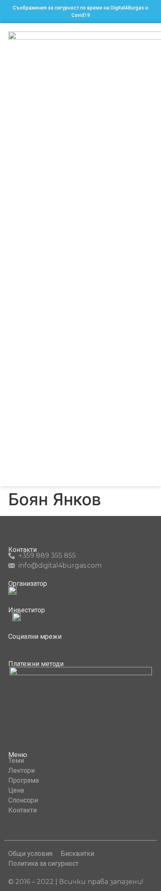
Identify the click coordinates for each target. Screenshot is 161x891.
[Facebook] (11, 644)
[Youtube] (26, 644)
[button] (147, 255)
